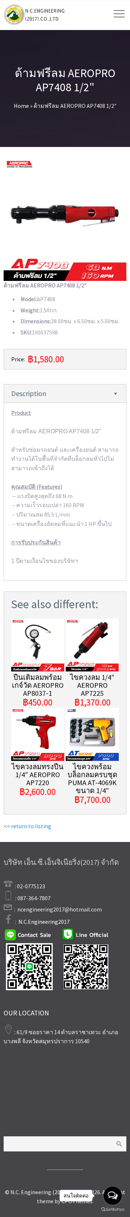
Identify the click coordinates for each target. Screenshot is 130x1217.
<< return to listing (27, 826)
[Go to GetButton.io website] (112, 1209)
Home (21, 105)
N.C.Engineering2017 (44, 921)
